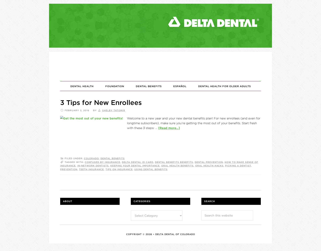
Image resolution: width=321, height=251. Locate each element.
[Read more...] (169, 128)
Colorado (91, 158)
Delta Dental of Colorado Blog (160, 66)
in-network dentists (93, 165)
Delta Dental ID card (137, 162)
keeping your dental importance (135, 165)
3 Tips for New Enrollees (101, 102)
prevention (68, 169)
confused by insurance (102, 162)
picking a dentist (238, 165)
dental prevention (209, 162)
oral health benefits (177, 165)
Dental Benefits (112, 158)
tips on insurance (119, 169)
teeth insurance (91, 169)
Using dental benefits (151, 169)
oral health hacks (209, 165)
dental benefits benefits (174, 162)
